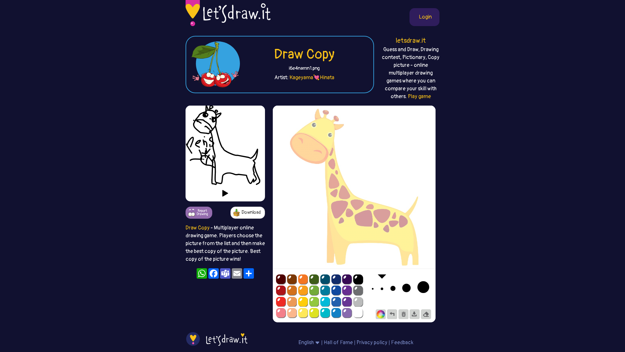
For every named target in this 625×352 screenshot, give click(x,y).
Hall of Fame (338, 342)
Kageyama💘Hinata (311, 77)
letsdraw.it (411, 41)
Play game (419, 96)
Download (251, 212)
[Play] (225, 193)
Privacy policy (371, 342)
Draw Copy (304, 54)
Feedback (402, 342)
